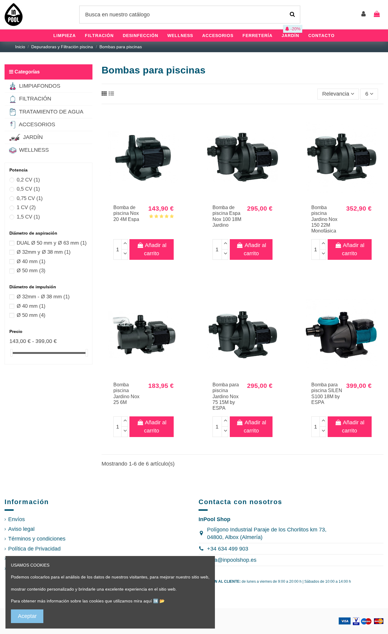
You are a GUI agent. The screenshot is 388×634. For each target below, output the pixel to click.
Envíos (16, 519)
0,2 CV (28, 180)
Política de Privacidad (34, 549)
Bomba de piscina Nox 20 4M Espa (126, 213)
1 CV (26, 207)
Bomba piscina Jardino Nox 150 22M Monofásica (324, 219)
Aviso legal (21, 529)
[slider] (11, 353)
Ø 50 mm (31, 270)
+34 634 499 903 (227, 549)
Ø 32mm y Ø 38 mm (44, 252)
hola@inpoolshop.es (231, 560)
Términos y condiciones (36, 539)
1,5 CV (28, 217)
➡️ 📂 (159, 600)
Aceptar (27, 616)
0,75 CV (30, 198)
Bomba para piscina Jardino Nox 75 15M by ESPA (225, 396)
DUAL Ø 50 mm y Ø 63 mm (52, 243)
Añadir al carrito (155, 249)
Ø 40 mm (31, 261)
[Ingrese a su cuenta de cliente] (364, 14)
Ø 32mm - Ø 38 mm (43, 297)
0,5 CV (28, 189)
